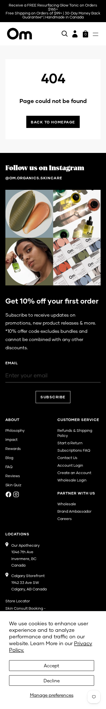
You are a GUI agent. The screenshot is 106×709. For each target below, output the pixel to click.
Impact (11, 439)
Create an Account (74, 472)
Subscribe (53, 397)
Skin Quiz (13, 485)
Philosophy (15, 430)
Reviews (12, 476)
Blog (9, 457)
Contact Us (67, 457)
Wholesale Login (71, 480)
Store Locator (17, 601)
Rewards (13, 448)
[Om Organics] (19, 34)
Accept (51, 665)
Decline (52, 680)
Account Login (70, 465)
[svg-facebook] (8, 494)
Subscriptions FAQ (73, 450)
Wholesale (66, 504)
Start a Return (70, 443)
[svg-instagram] (16, 494)
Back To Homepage (53, 122)
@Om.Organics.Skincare (33, 178)
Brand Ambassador (74, 511)
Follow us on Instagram (44, 168)
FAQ (8, 466)
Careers (64, 518)
